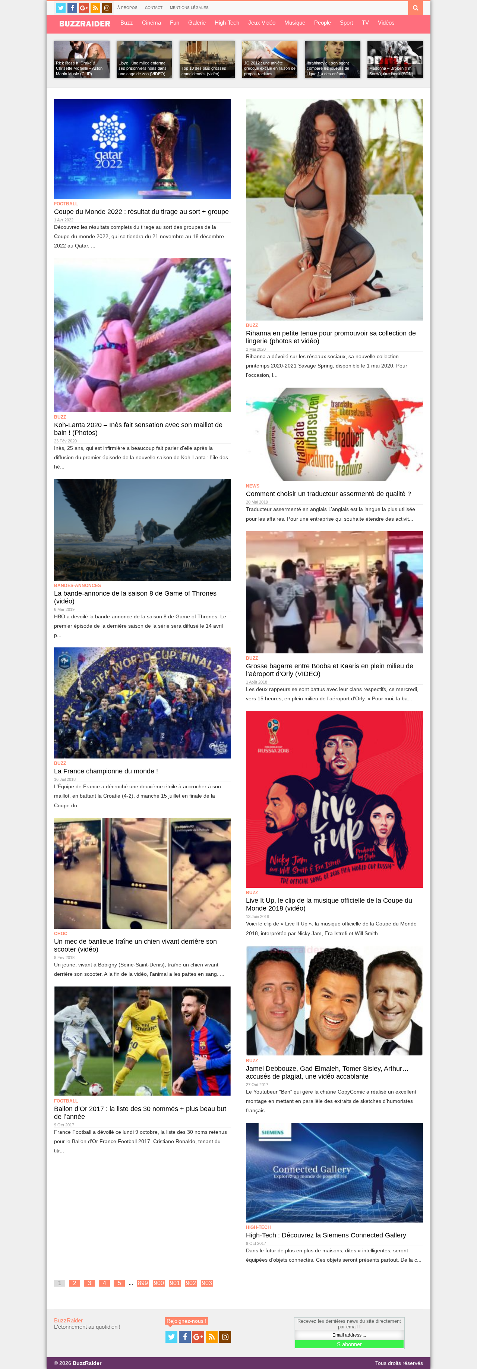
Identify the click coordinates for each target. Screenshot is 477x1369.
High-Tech (227, 22)
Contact (153, 8)
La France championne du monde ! (106, 771)
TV (365, 22)
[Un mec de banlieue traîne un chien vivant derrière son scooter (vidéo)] (142, 873)
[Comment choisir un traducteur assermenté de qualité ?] (334, 435)
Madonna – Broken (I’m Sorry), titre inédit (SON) (391, 71)
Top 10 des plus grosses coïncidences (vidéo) (203, 71)
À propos (127, 8)
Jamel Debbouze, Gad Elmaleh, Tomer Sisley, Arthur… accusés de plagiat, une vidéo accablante (327, 1072)
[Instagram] (107, 8)
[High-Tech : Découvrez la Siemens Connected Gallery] (334, 1173)
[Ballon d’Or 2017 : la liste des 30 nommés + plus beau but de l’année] (142, 1041)
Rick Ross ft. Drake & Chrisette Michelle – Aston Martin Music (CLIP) (79, 68)
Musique (294, 22)
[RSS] (95, 8)
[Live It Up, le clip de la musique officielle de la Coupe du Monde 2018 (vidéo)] (334, 799)
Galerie (197, 22)
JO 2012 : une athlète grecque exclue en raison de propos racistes (270, 68)
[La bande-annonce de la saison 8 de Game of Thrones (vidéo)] (142, 529)
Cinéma (151, 22)
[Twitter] (61, 8)
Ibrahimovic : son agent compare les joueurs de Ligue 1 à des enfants (328, 68)
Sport (346, 22)
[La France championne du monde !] (142, 702)
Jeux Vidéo (261, 22)
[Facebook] (72, 8)
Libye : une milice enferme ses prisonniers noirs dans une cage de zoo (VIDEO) (143, 68)
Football (66, 203)
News (252, 486)
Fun (174, 22)
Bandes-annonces (77, 585)
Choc (60, 933)
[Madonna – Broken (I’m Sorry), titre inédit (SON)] (395, 59)
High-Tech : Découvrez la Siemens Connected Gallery (326, 1235)
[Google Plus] (84, 8)
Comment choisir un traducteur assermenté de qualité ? (328, 494)
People (322, 22)
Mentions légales (189, 8)
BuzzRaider (68, 1320)
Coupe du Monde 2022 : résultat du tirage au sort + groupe (141, 211)
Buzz (126, 22)
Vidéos (386, 22)
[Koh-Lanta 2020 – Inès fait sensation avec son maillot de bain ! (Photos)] (142, 335)
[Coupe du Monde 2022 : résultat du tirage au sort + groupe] (142, 149)
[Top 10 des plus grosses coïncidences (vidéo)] (207, 59)
